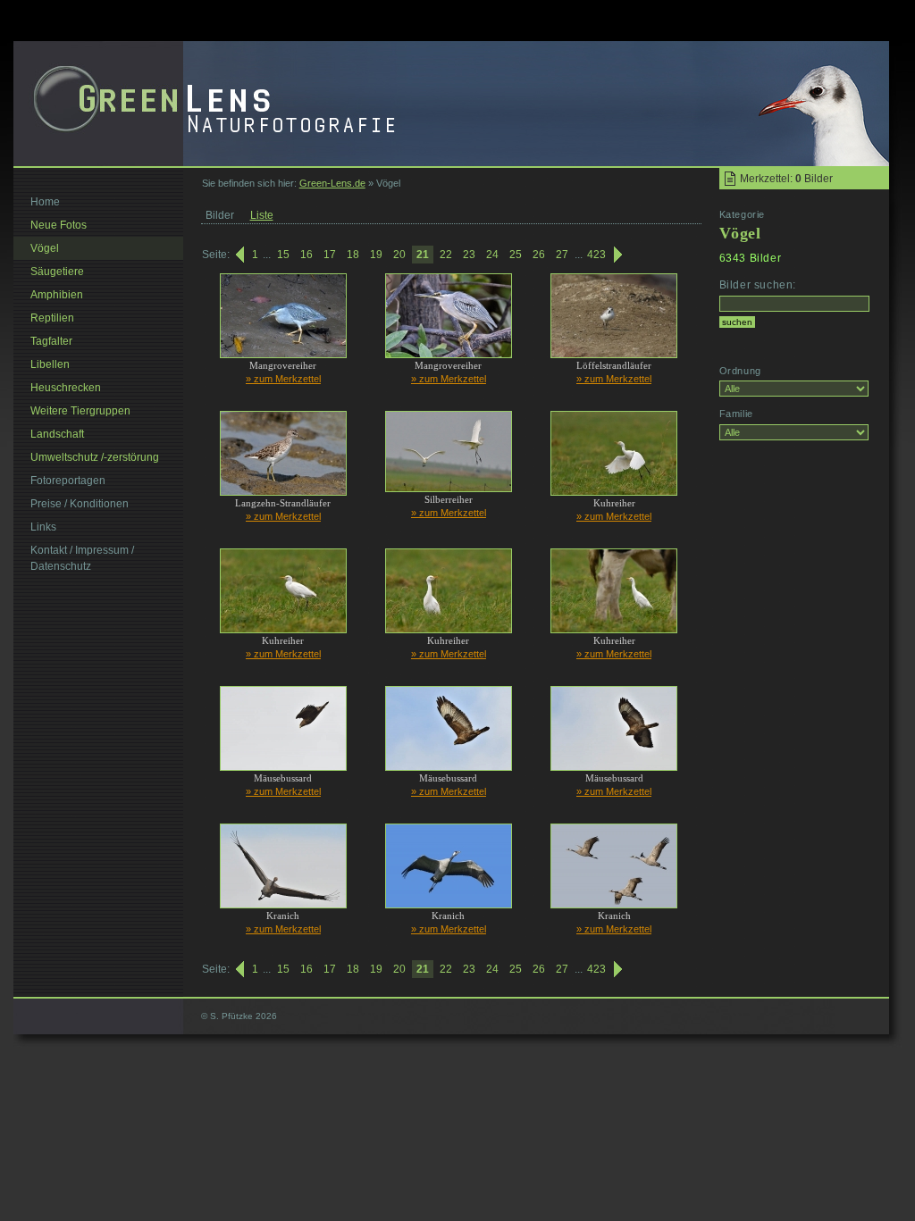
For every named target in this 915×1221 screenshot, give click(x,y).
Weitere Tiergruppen (80, 411)
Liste (261, 215)
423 (596, 254)
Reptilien (52, 318)
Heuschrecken (65, 387)
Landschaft (57, 434)
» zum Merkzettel (283, 378)
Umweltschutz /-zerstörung (94, 457)
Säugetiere (57, 271)
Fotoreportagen (67, 480)
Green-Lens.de (332, 183)
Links (43, 527)
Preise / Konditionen (79, 504)
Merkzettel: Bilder (786, 178)
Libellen (50, 364)
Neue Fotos (58, 225)
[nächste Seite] (619, 255)
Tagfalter (51, 341)
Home (45, 202)
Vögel (44, 248)
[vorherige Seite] (239, 255)
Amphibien (56, 295)
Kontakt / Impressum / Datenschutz (82, 558)
